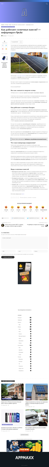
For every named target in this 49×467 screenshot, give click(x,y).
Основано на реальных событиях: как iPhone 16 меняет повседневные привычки (11, 428)
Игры (20, 329)
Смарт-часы (21, 368)
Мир (19, 324)
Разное (20, 343)
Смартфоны (21, 370)
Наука (3, 26)
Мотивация (21, 352)
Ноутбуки (20, 361)
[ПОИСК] (46, 3)
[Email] (6, 48)
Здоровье (20, 349)
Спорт (20, 354)
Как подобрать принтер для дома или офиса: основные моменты (35, 428)
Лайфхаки (20, 320)
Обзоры (19, 326)
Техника (12, 26)
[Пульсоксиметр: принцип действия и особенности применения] (4, 58)
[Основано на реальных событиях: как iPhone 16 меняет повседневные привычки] (12, 417)
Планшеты (21, 366)
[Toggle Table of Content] (20, 42)
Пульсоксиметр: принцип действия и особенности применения (4, 65)
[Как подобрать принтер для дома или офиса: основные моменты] (36, 417)
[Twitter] (6, 45)
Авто (19, 347)
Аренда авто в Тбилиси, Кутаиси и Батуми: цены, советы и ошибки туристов (11, 402)
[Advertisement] (24, 14)
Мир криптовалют (22, 336)
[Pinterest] (2, 48)
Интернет (20, 317)
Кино (20, 331)
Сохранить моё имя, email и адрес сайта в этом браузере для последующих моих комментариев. (17, 254)
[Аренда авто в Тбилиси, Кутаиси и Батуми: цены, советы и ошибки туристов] (12, 392)
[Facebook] (2, 45)
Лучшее (20, 333)
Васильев (5, 35)
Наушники (21, 359)
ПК (19, 363)
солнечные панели (21, 75)
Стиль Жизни (20, 345)
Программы (21, 340)
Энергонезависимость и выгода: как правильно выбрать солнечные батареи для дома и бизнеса (36, 403)
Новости (7, 26)
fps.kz (23, 193)
